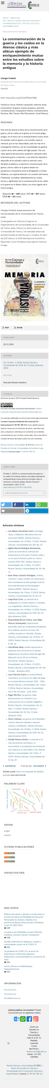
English (7, 831)
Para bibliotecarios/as (12, 998)
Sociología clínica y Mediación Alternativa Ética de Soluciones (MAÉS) (25, 534)
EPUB (19, 327)
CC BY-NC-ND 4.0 (28, 452)
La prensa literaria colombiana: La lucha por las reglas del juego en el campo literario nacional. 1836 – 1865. (26, 678)
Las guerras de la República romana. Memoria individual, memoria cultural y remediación (26, 722)
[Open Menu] (2, 2)
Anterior (10, 766)
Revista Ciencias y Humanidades (13, 445)
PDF (6, 327)
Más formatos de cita (16, 493)
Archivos (15, 18)
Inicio (6, 18)
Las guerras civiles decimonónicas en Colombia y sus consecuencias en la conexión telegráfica (25, 698)
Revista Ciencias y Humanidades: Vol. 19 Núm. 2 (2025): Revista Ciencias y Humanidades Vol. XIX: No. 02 (27, 541)
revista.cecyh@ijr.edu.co (36, 1052)
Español (7, 835)
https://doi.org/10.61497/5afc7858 (21, 98)
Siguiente (38, 766)
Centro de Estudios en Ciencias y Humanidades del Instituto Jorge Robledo (22, 448)
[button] (6, 504)
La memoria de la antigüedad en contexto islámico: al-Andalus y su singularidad (26, 603)
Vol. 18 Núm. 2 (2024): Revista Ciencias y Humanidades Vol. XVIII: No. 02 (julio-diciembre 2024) (21, 23)
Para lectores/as (10, 990)
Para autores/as (10, 994)
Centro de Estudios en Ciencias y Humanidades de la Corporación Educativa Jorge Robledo (24, 1071)
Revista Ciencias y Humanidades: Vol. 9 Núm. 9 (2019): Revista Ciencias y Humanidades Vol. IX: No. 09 (26, 592)
